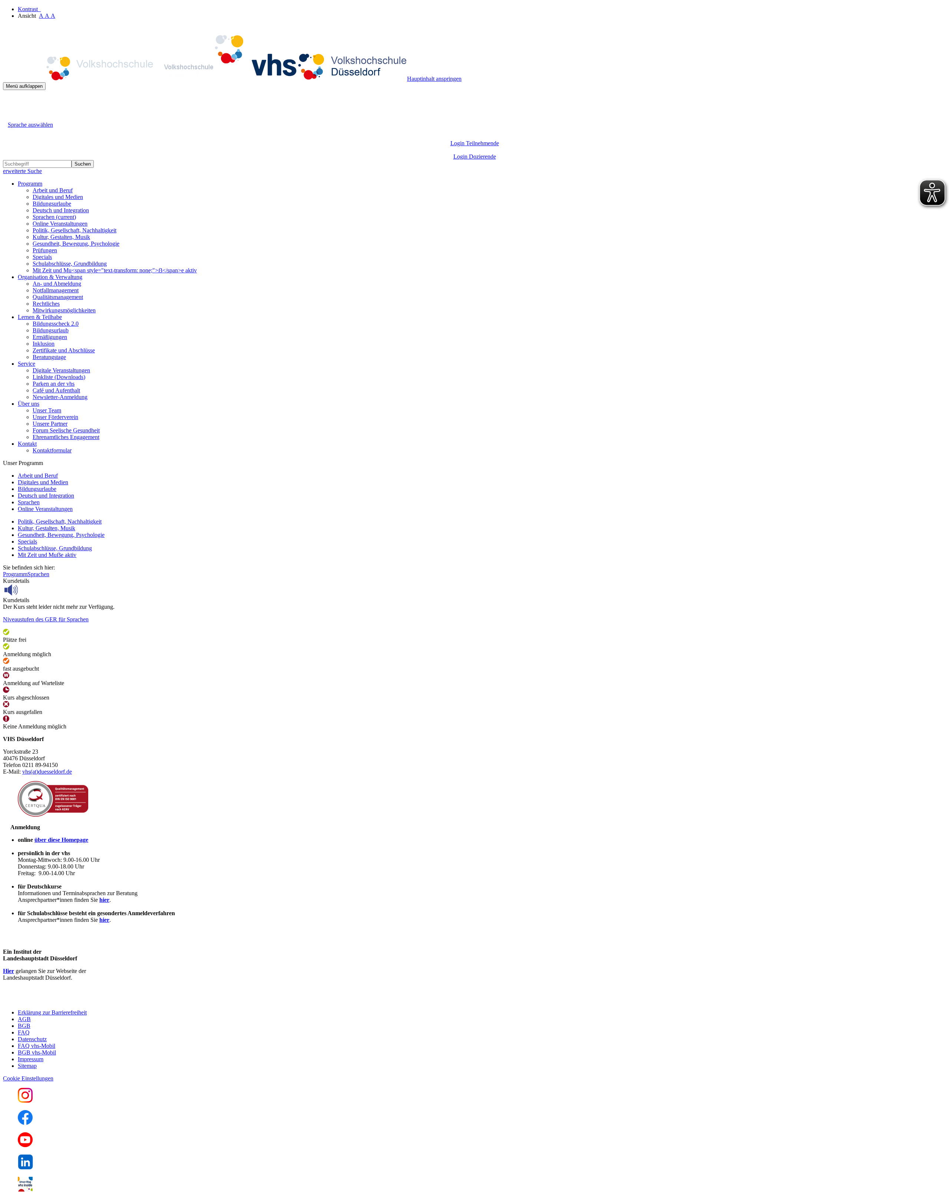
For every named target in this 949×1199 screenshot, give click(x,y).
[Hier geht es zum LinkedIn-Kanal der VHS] (25, 1167)
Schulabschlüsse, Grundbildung (70, 263)
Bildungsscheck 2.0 (56, 323)
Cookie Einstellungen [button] (28, 1078)
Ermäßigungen (50, 337)
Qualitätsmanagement (58, 297)
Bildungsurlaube (52, 203)
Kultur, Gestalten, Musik (61, 237)
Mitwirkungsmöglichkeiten (64, 310)
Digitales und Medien (58, 197)
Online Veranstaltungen (60, 223)
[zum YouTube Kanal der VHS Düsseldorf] (25, 1145)
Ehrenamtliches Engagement (66, 437)
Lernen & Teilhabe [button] (40, 317)
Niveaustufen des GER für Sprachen (46, 619)
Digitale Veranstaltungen (61, 370)
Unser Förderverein (55, 417)
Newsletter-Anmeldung (60, 397)
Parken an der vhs (54, 384)
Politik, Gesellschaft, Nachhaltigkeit (74, 230)
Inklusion (43, 344)
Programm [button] (30, 183)
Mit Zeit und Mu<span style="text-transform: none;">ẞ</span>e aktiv (115, 270)
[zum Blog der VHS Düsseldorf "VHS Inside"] (25, 1189)
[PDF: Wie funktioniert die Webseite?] (9, 101)
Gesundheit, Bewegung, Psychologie (76, 243)
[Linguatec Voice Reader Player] (27, 589)
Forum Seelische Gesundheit (66, 430)
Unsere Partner (50, 424)
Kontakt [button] (27, 444)
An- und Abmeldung (57, 283)
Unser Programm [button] (23, 463)
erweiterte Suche (22, 171)
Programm (15, 574)
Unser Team (47, 410)
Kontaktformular (52, 450)
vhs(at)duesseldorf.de (47, 771)
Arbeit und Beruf (53, 190)
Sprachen (54, 217)
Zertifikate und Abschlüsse (64, 350)
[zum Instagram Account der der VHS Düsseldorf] (25, 1100)
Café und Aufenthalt (56, 390)
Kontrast (29, 9)
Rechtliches (46, 303)
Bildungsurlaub (51, 330)
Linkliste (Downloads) (59, 377)
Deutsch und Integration (61, 210)
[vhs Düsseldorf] (205, 79)
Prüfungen (45, 250)
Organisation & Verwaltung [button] (50, 277)
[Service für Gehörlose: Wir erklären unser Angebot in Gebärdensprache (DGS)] (9, 116)
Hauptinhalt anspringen (434, 79)
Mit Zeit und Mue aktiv (47, 555)
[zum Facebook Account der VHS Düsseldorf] (25, 1123)
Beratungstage (49, 357)
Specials (42, 257)
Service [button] (26, 364)
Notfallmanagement (56, 290)
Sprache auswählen (30, 125)
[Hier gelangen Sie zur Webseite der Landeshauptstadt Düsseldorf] (55, 1000)
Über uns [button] (28, 404)
